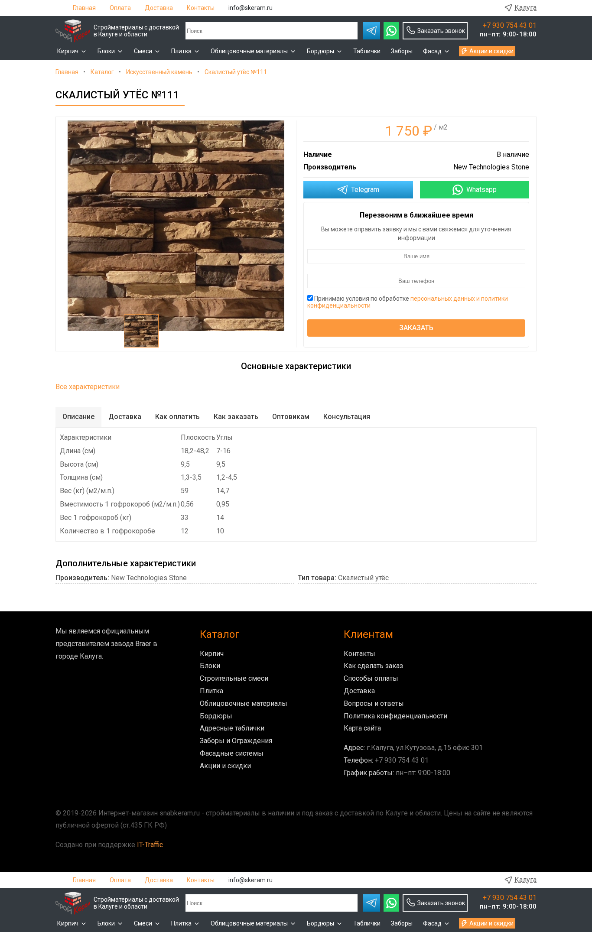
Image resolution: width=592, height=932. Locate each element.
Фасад (432, 51)
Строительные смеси (234, 678)
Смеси (143, 51)
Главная (84, 7)
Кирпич (67, 51)
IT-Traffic (150, 845)
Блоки (106, 51)
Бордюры (320, 51)
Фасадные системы (231, 753)
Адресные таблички (232, 728)
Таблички (367, 51)
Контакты (201, 7)
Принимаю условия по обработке (407, 302)
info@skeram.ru (250, 7)
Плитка (181, 51)
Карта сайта (362, 728)
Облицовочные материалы (249, 51)
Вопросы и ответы (374, 703)
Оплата (120, 7)
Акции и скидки (491, 51)
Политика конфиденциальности (395, 716)
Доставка (159, 7)
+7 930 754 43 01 (510, 25)
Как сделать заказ (373, 666)
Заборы (402, 51)
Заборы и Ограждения (236, 741)
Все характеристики (87, 387)
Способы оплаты (371, 678)
